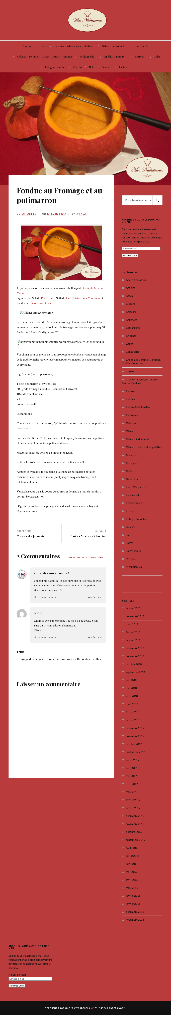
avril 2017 (132, 783)
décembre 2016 (135, 815)
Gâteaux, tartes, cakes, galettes (73, 46)
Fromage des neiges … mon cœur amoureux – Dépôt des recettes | (59, 658)
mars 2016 (132, 887)
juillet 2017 (132, 759)
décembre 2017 (135, 728)
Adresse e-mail (17, 974)
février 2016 (133, 895)
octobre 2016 (134, 831)
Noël (91, 67)
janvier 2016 (133, 903)
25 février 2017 (47, 636)
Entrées (139, 56)
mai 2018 (131, 688)
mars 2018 (132, 704)
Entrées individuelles (138, 407)
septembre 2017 (135, 751)
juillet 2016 (132, 855)
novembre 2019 (135, 616)
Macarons (132, 455)
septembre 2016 (135, 839)
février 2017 (133, 799)
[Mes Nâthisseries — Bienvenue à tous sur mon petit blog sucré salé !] (85, 20)
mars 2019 (132, 624)
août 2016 (132, 847)
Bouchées (131, 319)
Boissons (107, 67)
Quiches (130, 526)
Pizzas (130, 510)
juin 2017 (131, 768)
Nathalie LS (28, 213)
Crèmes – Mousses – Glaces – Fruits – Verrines (44, 56)
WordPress (82, 1008)
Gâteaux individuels (113, 46)
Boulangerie (87, 56)
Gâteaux (131, 431)
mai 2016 (131, 871)
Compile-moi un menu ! (51, 572)
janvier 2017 (133, 807)
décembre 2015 (135, 911)
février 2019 (133, 632)
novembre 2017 (135, 735)
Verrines (131, 558)
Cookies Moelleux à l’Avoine (87, 535)
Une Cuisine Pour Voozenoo (83, 296)
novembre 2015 (135, 919)
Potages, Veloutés (55, 67)
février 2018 (133, 712)
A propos (28, 46)
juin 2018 (131, 680)
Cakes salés (132, 351)
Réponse (96, 596)
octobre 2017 (134, 744)
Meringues (132, 462)
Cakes (129, 343)
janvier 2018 (133, 720)
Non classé (132, 478)
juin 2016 (131, 863)
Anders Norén (117, 1008)
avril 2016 (132, 879)
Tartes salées (133, 550)
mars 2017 (132, 791)
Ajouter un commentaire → (87, 556)
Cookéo (77, 67)
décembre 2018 (135, 648)
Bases (44, 46)
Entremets (142, 46)
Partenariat (126, 67)
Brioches (131, 335)
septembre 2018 (135, 672)
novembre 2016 (135, 823)
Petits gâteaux (134, 502)
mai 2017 (131, 775)
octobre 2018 (134, 664)
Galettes (131, 423)
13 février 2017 (56, 213)
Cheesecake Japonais (30, 535)
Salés (157, 56)
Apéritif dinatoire (114, 56)
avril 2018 (132, 696)
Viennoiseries (134, 566)
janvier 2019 (133, 640)
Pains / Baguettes (136, 486)
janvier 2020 (133, 608)
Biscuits (130, 303)
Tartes (129, 542)
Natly (38, 612)
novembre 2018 (135, 656)
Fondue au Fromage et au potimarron (59, 195)
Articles (130, 287)
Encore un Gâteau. (41, 302)
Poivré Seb (47, 296)
